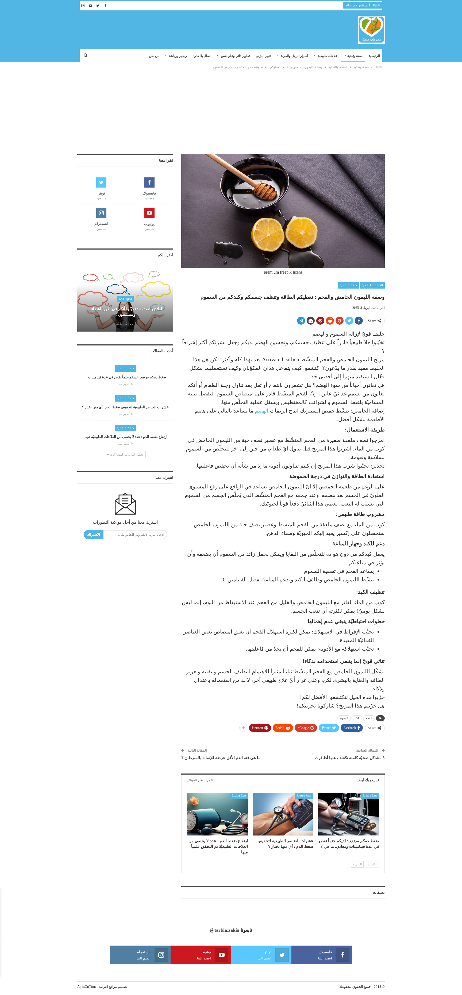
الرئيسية (374, 56)
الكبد (357, 718)
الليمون (344, 718)
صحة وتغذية (355, 56)
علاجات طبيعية (327, 56)
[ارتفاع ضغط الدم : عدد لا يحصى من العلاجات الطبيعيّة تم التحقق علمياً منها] (217, 814)
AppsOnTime (87, 987)
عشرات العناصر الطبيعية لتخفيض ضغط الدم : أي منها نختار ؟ (125, 407)
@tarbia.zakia (224, 930)
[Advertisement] (231, 110)
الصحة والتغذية (372, 285)
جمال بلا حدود (202, 56)
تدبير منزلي (263, 56)
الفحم (369, 718)
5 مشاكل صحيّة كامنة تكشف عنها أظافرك (350, 758)
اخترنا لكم (125, 299)
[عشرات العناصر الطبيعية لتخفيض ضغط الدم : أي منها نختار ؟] (283, 814)
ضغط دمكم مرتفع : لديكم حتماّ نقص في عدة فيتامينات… (125, 377)
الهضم (261, 411)
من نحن (154, 56)
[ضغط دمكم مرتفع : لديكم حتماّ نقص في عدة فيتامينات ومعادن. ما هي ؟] (348, 814)
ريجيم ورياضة (178, 56)
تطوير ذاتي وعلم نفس (235, 56)
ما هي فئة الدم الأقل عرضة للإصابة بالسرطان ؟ (220, 758)
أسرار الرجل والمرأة (294, 56)
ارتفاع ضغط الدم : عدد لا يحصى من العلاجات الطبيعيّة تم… (125, 437)
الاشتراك (93, 535)
